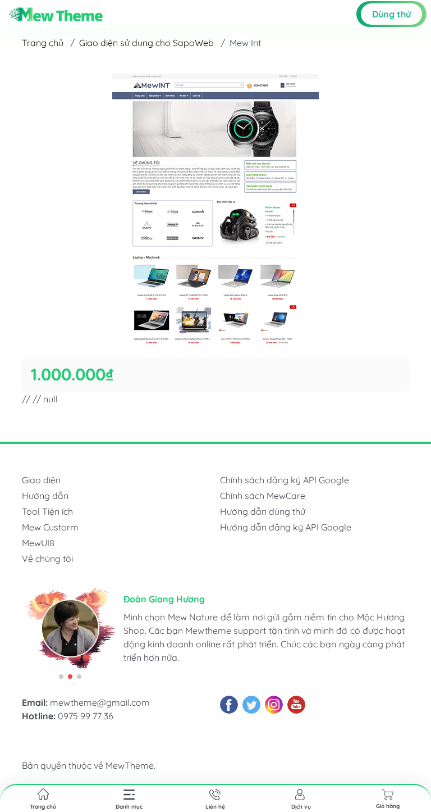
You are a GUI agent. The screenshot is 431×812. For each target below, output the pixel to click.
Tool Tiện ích (47, 511)
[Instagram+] (274, 705)
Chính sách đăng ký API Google (284, 480)
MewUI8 (38, 542)
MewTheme (130, 765)
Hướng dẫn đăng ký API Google (285, 527)
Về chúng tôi (47, 558)
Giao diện (41, 480)
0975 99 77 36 (85, 716)
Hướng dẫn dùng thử (262, 511)
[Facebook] (229, 705)
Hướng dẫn (45, 495)
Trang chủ (42, 42)
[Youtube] (296, 705)
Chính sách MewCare (262, 495)
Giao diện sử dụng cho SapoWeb (146, 42)
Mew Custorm (50, 527)
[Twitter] (251, 705)
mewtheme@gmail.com (100, 702)
